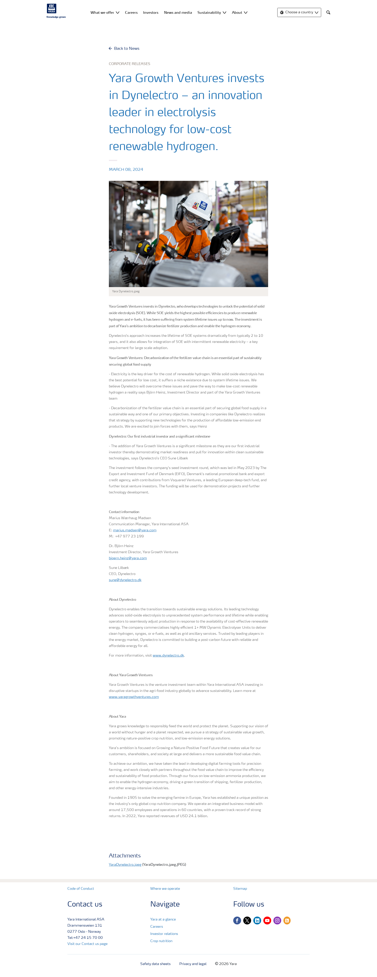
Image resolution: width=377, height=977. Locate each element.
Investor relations (164, 934)
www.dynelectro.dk (168, 655)
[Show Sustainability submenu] (224, 12)
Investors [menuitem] (150, 12)
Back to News (126, 49)
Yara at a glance (163, 919)
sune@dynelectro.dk (125, 580)
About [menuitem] (237, 12)
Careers (156, 927)
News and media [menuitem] (178, 12)
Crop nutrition (161, 941)
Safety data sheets (155, 964)
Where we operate (165, 889)
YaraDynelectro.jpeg (125, 865)
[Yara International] (56, 10)
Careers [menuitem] (131, 12)
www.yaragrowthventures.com (134, 697)
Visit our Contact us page (87, 944)
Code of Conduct (80, 889)
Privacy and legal (192, 964)
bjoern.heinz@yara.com (128, 558)
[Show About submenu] (245, 12)
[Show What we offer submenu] (117, 12)
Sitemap (240, 889)
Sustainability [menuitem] (209, 12)
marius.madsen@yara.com (134, 530)
